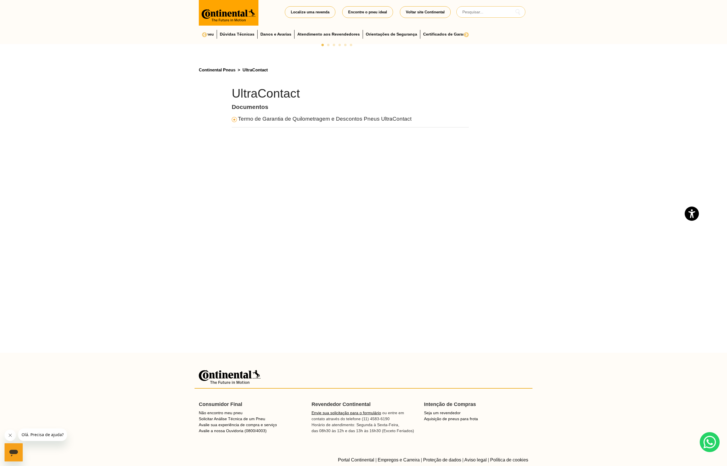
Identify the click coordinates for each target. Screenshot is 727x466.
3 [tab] (334, 45)
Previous (204, 35)
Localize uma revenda (310, 12)
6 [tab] (351, 45)
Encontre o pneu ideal (367, 12)
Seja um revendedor (442, 413)
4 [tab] (339, 45)
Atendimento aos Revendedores (328, 34)
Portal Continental (356, 459)
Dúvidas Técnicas (237, 34)
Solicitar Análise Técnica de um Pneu (232, 418)
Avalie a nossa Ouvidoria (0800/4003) (233, 430)
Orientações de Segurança (391, 34)
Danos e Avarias (275, 34)
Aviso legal (475, 459)
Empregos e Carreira (399, 459)
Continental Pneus (217, 69)
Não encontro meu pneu (221, 413)
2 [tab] (328, 45)
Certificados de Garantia (446, 34)
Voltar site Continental (425, 12)
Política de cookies (509, 459)
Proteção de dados (442, 459)
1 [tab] (322, 45)
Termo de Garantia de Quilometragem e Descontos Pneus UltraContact (324, 119)
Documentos (250, 107)
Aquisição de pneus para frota (451, 418)
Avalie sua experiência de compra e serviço (238, 424)
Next (466, 35)
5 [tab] (345, 45)
